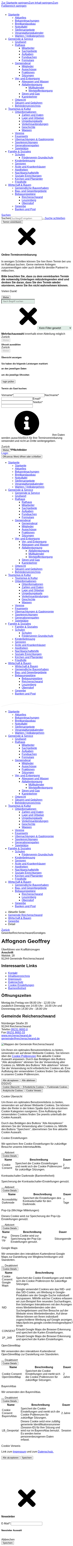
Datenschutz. (46, 1451)
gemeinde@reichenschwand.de (20, 1038)
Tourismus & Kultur (26, 578)
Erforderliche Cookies (33, 1087)
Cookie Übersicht (11, 1087)
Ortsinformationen (32, 584)
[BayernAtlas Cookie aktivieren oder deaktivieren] (2, 1398)
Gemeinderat (29, 523)
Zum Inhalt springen (41, 2)
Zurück (5, 929)
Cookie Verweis (33, 1090)
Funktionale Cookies (57, 1087)
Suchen (6, 218)
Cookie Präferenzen (24, 1056)
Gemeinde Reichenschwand (25, 915)
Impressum (14, 979)
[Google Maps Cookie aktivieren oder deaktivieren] (2, 1266)
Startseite (20, 465)
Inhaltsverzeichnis (19, 976)
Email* (37, 398)
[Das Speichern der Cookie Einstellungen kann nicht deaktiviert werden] (2, 1153)
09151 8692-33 (16, 1032)
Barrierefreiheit (17, 988)
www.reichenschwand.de (16, 1035)
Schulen (27, 632)
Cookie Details (10, 1156)
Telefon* (38, 402)
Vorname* (7, 395)
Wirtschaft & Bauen (26, 666)
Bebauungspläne (32, 678)
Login (4, 453)
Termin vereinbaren (12, 222)
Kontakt (12, 973)
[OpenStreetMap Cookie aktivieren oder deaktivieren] (2, 1360)
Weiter (6, 297)
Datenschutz (15, 982)
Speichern (27, 1457)
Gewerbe (13, 921)
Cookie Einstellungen (21, 985)
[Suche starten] (43, 219)
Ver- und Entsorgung (34, 541)
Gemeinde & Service (27, 493)
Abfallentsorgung (39, 550)
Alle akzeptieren (11, 1080)
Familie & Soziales (26, 626)
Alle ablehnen (28, 1080)
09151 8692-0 (19, 1029)
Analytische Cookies (13, 1090)
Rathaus (27, 502)
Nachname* (52, 395)
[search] (26, 218)
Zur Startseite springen (15, 2)
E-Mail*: (6, 1523)
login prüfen (8, 381)
